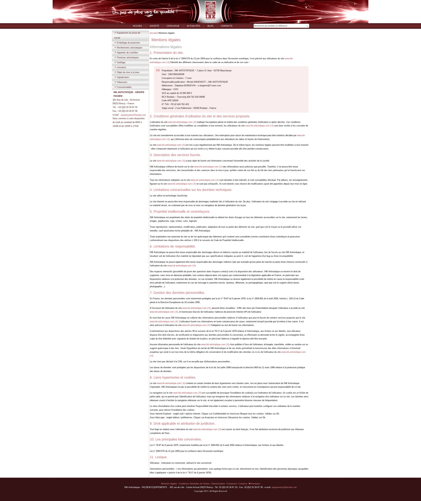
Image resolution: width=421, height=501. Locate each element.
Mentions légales (166, 40)
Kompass (255, 483)
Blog (210, 26)
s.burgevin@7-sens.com (209, 85)
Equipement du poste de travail (127, 35)
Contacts (226, 26)
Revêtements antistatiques (129, 47)
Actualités (193, 26)
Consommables (124, 87)
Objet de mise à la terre (128, 72)
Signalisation (123, 77)
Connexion (232, 483)
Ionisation (121, 67)
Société (154, 26)
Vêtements (122, 82)
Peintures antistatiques (128, 57)
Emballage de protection (128, 42)
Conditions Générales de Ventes (194, 483)
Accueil (137, 26)
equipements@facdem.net (133, 115)
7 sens (188, 78)
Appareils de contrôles (127, 52)
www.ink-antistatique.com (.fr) (182, 122)
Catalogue (173, 26)
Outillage (121, 62)
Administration (218, 483)
